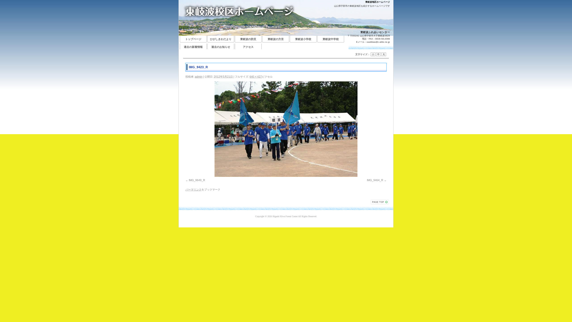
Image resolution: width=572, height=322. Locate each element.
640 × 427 (256, 76)
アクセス (248, 47)
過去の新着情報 (193, 47)
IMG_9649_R (197, 180)
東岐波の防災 (248, 39)
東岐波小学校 (303, 39)
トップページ (193, 39)
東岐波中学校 (331, 39)
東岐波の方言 (276, 39)
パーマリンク (193, 189)
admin (198, 76)
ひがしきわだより (220, 39)
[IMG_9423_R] (286, 129)
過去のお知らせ (220, 47)
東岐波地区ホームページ (377, 2)
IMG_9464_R (375, 180)
